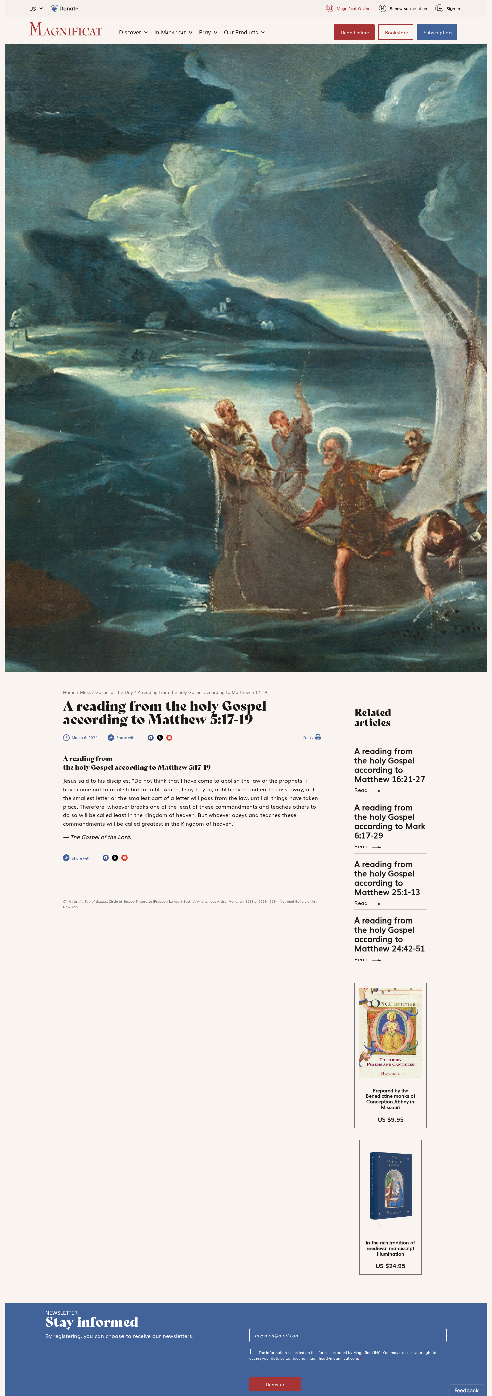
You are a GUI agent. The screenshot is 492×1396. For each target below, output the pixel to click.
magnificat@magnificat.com (332, 1358)
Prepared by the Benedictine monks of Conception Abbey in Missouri (390, 1099)
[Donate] (54, 8)
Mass (85, 692)
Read (362, 790)
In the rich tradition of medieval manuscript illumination (390, 1248)
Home (69, 692)
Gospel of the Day (114, 692)
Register (275, 1384)
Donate (68, 8)
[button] (151, 738)
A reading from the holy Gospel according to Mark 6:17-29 (389, 821)
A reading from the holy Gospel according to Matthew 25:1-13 (387, 877)
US (32, 8)
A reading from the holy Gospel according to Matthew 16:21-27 (389, 764)
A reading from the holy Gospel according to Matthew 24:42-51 (389, 934)
